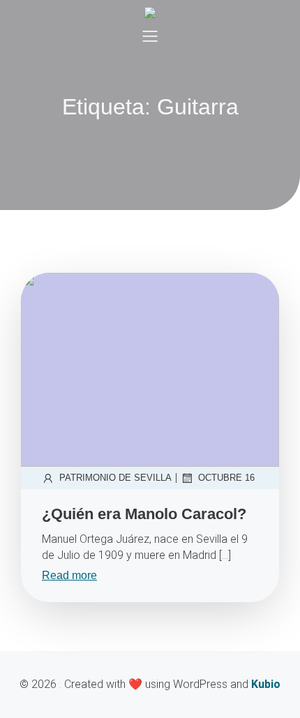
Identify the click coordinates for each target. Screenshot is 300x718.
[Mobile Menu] (150, 35)
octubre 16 (226, 477)
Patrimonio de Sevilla (115, 477)
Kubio (265, 684)
